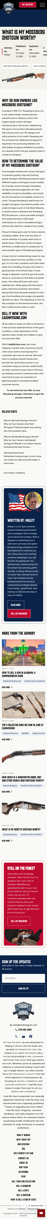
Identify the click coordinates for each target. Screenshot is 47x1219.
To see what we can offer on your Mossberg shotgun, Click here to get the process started (23, 394)
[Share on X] (16, 1036)
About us (23, 1162)
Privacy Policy (34, 1209)
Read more (7, 687)
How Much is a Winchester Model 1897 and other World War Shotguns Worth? (23, 779)
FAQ (23, 1148)
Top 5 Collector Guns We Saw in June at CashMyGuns (23, 726)
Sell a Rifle (23, 1190)
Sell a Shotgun (23, 1195)
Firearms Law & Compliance (35, 681)
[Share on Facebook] (30, 1036)
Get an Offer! (27, 4)
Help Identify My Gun (23, 1153)
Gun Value (9, 473)
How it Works (23, 1135)
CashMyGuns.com (16, 344)
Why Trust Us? (23, 1139)
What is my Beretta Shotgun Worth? (21, 829)
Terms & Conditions (16, 1209)
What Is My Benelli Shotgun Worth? (21, 437)
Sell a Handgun (23, 1186)
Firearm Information (10, 733)
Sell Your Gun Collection (23, 1181)
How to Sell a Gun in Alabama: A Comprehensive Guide (18, 674)
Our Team (23, 1167)
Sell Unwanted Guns (14, 453)
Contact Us (23, 1158)
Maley (7, 55)
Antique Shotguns (10, 786)
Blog (23, 1176)
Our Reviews (23, 1144)
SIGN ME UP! (23, 988)
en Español (23, 1172)
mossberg (20, 473)
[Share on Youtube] (23, 1036)
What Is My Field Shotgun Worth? (20, 421)
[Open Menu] (42, 4)
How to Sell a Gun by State (23, 1199)
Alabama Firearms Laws (12, 681)
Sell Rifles (25, 733)
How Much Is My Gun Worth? (15, 66)
